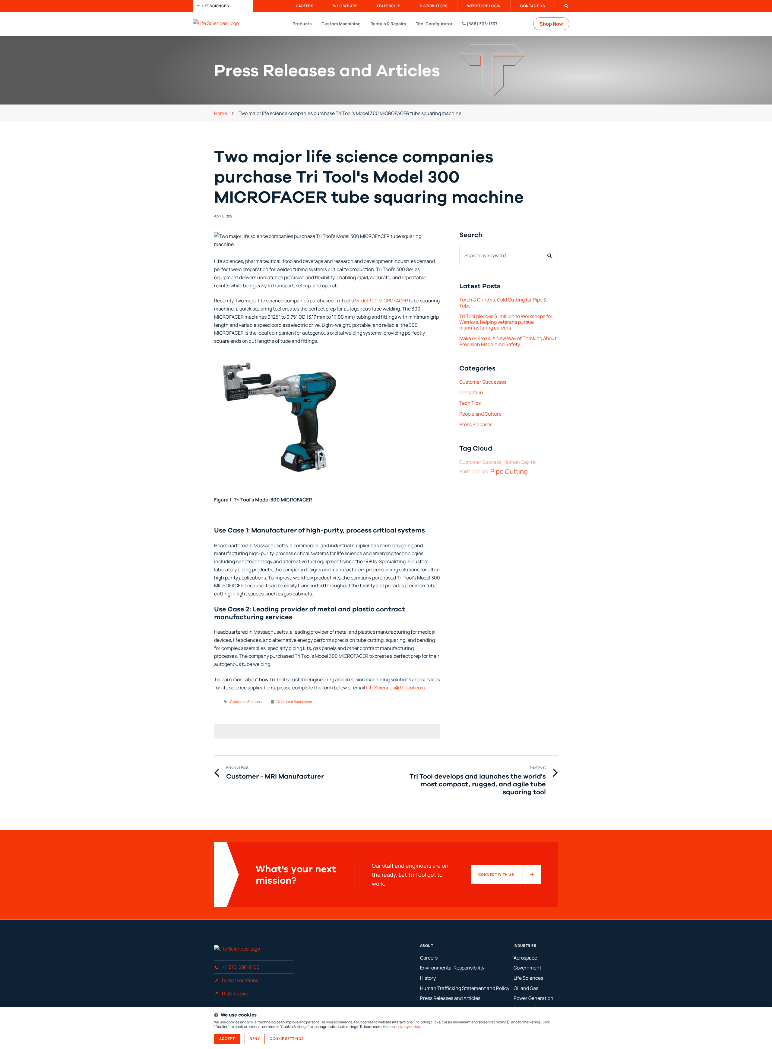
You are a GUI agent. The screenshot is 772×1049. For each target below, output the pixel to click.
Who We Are (345, 5)
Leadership (388, 5)
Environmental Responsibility (452, 967)
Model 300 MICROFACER (381, 300)
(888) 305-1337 (481, 24)
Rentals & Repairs (388, 24)
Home (220, 113)
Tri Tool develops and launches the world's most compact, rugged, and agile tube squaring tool (478, 784)
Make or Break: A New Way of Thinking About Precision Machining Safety (507, 341)
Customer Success (245, 701)
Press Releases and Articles (450, 998)
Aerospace (525, 957)
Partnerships (473, 471)
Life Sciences (528, 978)
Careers (305, 5)
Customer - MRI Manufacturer (275, 776)
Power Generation (533, 998)
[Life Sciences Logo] (225, 23)
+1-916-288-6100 (241, 967)
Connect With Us (496, 874)
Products (302, 24)
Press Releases (475, 424)
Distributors (434, 5)
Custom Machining (341, 24)
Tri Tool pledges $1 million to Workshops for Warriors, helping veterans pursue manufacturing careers (505, 322)
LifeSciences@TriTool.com (396, 687)
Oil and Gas (526, 988)
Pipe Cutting (509, 471)
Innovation (471, 392)
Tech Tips (470, 403)
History (428, 978)
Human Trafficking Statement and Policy (464, 988)
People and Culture (480, 414)
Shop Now (551, 23)
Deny (255, 1038)
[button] (223, 6)
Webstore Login (484, 5)
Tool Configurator (434, 24)
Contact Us (532, 5)
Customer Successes (294, 701)
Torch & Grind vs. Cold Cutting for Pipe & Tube (502, 302)
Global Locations (240, 980)
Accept (227, 1038)
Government (527, 967)
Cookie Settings (287, 1038)
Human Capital (520, 462)
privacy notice (408, 1026)
